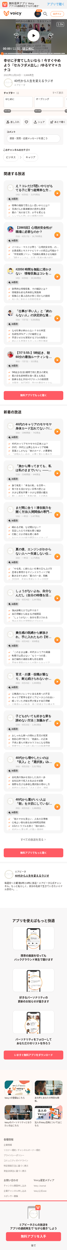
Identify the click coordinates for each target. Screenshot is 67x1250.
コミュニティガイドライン (16, 1161)
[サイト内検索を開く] (45, 14)
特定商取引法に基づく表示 (16, 1166)
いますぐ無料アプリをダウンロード (33, 1055)
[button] (33, 36)
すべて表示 (57, 93)
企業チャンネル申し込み (15, 1191)
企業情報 (8, 1145)
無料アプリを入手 (33, 1236)
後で (33, 1245)
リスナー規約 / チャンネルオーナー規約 (22, 1150)
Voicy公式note (40, 1191)
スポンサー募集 (11, 1196)
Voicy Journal (40, 1186)
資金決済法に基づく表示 (15, 1171)
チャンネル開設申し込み (15, 1186)
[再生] (57, 193)
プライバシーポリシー (14, 1155)
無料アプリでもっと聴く (33, 395)
